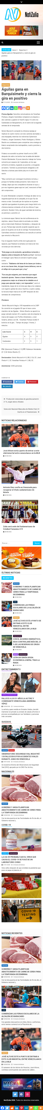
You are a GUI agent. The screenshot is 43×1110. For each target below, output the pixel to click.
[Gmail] (24, 108)
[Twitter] (7, 108)
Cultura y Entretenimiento (9, 695)
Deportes (5, 85)
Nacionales (8, 771)
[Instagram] (20, 108)
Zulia (15, 602)
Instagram (27, 1094)
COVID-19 (6, 825)
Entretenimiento (11, 669)
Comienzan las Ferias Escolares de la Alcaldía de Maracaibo (26, 607)
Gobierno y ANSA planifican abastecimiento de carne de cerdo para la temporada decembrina (21, 810)
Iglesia (16, 654)
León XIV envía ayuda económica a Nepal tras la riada (26, 660)
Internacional (17, 636)
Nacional (16, 583)
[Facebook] (3, 108)
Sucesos (6, 722)
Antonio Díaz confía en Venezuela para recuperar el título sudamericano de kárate (20, 489)
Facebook (8, 382)
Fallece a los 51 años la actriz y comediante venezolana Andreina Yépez (19, 701)
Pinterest (33, 382)
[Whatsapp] (16, 108)
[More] (28, 108)
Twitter (20, 382)
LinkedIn (7, 386)
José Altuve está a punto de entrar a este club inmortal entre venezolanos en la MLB (21, 1059)
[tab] (8, 578)
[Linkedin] (12, 108)
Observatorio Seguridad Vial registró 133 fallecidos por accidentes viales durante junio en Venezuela (21, 756)
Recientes (8, 578)
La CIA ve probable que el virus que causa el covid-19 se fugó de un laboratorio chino (19, 859)
